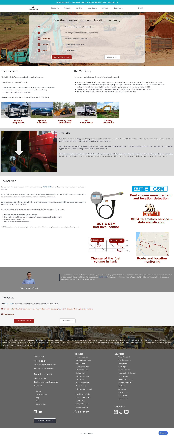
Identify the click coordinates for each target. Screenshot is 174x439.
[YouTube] (40, 412)
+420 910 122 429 (40, 361)
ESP (83, 412)
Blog (37, 398)
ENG (79, 412)
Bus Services (122, 386)
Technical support (43, 374)
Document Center (82, 407)
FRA (87, 412)
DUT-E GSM (47, 187)
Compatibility (80, 401)
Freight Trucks (123, 399)
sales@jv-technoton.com (47, 365)
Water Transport (124, 357)
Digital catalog (40, 404)
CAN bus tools (80, 373)
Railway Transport (124, 383)
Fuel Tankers (122, 396)
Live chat (163, 433)
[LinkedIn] (35, 412)
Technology (80, 379)
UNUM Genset (80, 386)
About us (39, 391)
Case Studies (92, 8)
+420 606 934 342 (47, 369)
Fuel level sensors (82, 357)
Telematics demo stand (84, 389)
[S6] (126, 412)
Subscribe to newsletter (45, 421)
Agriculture (122, 389)
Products (78, 353)
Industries (119, 353)
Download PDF (112, 57)
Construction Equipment (126, 373)
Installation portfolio (83, 394)
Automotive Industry (125, 379)
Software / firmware (82, 404)
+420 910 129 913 (40, 378)
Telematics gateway (82, 376)
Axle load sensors (82, 370)
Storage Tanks (123, 363)
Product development (83, 397)
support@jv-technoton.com (48, 382)
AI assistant (38, 386)
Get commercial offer (61, 57)
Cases (38, 401)
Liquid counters (81, 363)
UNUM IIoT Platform (82, 383)
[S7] (120, 412)
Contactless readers (82, 367)
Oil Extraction (123, 376)
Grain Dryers (122, 367)
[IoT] (116, 412)
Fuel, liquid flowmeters (83, 360)
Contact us (39, 356)
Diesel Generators (124, 360)
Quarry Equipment (124, 370)
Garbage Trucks (123, 392)
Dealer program (41, 394)
